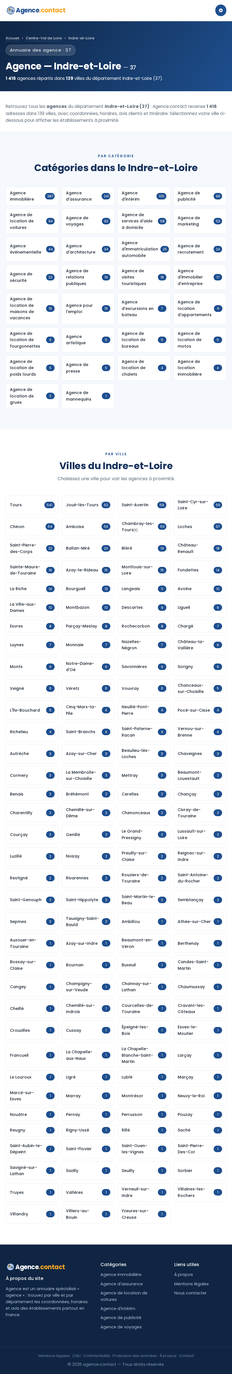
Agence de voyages (121, 1327)
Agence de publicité (120, 1317)
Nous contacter (190, 1293)
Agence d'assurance (121, 1284)
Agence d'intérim (117, 1308)
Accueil (12, 38)
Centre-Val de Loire (44, 38)
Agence (41, 10)
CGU (76, 1355)
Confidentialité (96, 1355)
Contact (186, 1355)
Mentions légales (191, 1284)
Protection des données (135, 1355)
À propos (183, 1274)
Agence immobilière (120, 1274)
